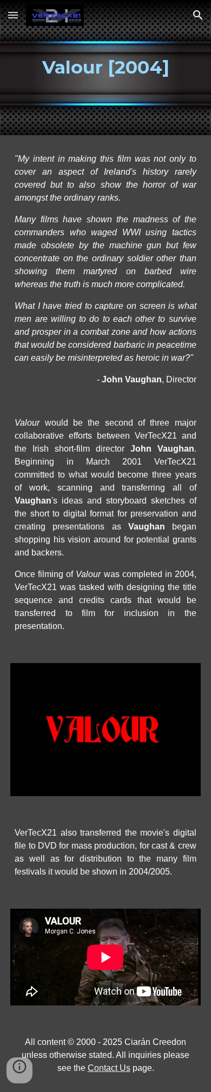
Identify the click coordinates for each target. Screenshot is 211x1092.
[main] (105, 67)
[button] (13, 15)
